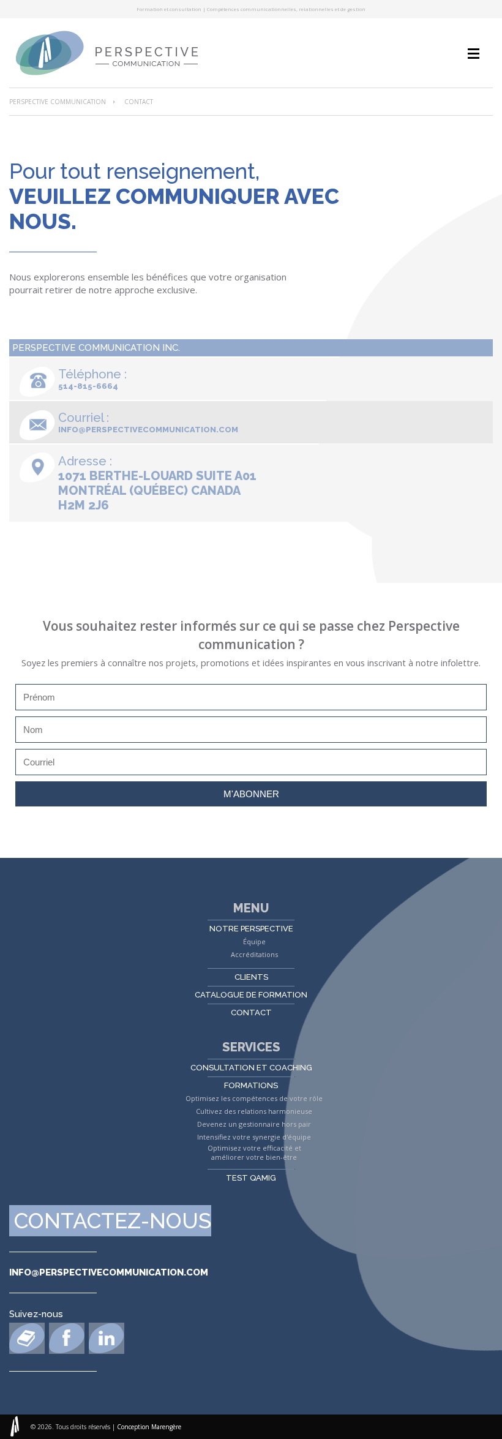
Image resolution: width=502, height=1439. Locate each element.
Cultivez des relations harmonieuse (254, 1111)
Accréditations (254, 954)
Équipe (254, 941)
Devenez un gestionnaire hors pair (254, 1124)
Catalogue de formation (251, 994)
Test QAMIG (251, 1177)
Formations (251, 1085)
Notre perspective (251, 928)
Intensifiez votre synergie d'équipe (254, 1136)
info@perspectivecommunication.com (148, 429)
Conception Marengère (149, 1426)
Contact (251, 1012)
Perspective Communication (57, 101)
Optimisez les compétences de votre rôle (254, 1098)
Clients (251, 977)
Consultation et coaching (251, 1067)
